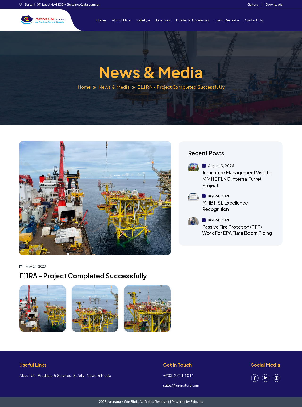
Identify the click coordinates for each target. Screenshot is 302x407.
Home (101, 20)
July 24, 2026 (219, 196)
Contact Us (254, 20)
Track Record (225, 20)
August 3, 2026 (220, 165)
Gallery (252, 4)
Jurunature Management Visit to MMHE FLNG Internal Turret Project (237, 178)
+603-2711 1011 (178, 375)
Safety (141, 20)
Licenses (163, 20)
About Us (120, 20)
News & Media (114, 87)
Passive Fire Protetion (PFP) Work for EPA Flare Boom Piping (237, 230)
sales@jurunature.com (181, 385)
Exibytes (197, 401)
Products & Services (192, 20)
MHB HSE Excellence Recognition (225, 206)
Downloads (274, 4)
